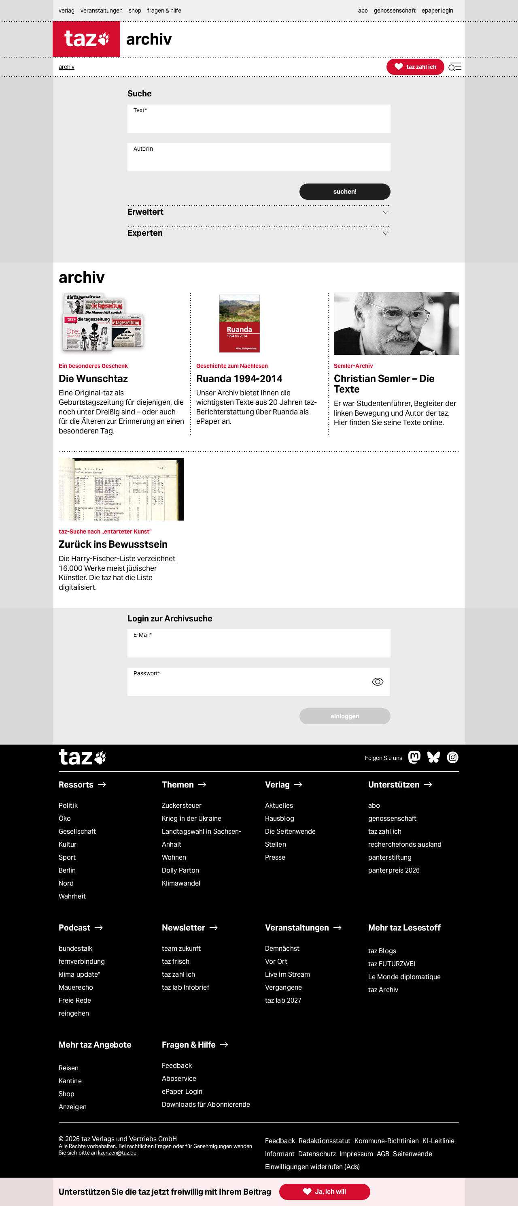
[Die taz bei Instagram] (452, 761)
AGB (384, 1154)
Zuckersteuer (182, 805)
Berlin (67, 870)
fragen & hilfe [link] (164, 10)
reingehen (74, 1013)
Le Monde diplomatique (404, 977)
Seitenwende (412, 1154)
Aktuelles (279, 805)
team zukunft (181, 948)
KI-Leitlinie (438, 1141)
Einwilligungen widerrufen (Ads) (312, 1167)
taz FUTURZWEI (391, 964)
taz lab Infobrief (185, 987)
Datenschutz (318, 1154)
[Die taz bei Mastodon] (414, 761)
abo (374, 805)
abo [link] (363, 10)
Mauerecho (76, 987)
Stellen (275, 844)
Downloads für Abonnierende (206, 1104)
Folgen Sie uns (383, 758)
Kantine (70, 1081)
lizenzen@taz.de (117, 1152)
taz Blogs (382, 951)
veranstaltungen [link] (102, 10)
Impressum (357, 1154)
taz (83, 758)
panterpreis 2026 (394, 870)
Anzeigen (73, 1107)
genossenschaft (392, 818)
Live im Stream (287, 974)
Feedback (177, 1065)
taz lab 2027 (283, 1000)
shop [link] (135, 10)
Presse (275, 857)
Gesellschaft (77, 831)
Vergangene (283, 987)
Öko (65, 818)
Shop (66, 1094)
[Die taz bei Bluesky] (433, 761)
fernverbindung (82, 961)
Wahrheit (72, 896)
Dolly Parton (180, 870)
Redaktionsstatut (325, 1141)
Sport (67, 857)
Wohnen (174, 857)
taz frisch (175, 961)
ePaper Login (182, 1091)
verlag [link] (66, 10)
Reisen (69, 1068)
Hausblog (279, 818)
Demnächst (282, 948)
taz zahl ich (384, 831)
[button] (454, 67)
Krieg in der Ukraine (191, 818)
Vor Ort (276, 961)
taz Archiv (383, 990)
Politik (68, 805)
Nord (66, 883)
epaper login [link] (437, 10)
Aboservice (179, 1078)
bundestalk (75, 948)
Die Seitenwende (290, 831)
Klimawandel (181, 883)
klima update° (79, 974)
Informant (280, 1154)
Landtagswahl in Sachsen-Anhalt (201, 838)
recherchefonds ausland (405, 844)
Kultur (68, 844)
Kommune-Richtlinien (388, 1141)
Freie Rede (75, 1000)
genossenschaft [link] (395, 10)
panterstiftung (390, 857)
